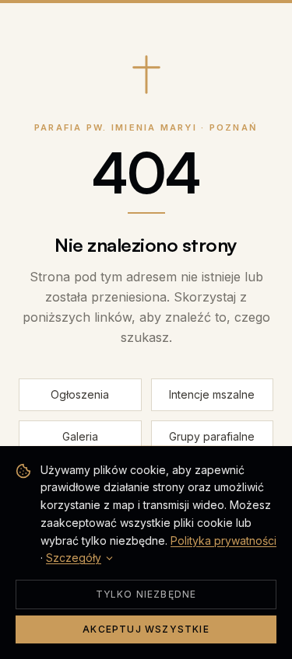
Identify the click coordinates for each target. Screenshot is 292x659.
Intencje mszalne (212, 394)
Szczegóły (73, 557)
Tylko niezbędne (146, 594)
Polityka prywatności (223, 540)
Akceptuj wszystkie (146, 629)
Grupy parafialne (212, 436)
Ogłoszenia (80, 394)
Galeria (80, 436)
